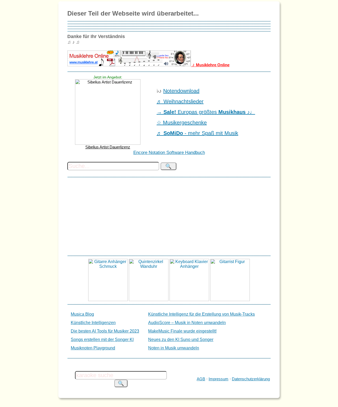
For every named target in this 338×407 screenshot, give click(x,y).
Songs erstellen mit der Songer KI (102, 339)
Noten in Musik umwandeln (173, 348)
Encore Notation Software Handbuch (169, 152)
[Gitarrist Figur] (230, 299)
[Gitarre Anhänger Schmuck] (108, 299)
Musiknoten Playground (93, 348)
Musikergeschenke (185, 122)
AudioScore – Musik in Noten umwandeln (187, 322)
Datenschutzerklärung (251, 379)
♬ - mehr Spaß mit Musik (197, 133)
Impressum (218, 379)
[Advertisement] (169, 216)
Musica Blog (82, 314)
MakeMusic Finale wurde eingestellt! (182, 331)
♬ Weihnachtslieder (180, 101)
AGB (201, 379)
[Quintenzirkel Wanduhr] (148, 299)
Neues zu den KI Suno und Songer (180, 339)
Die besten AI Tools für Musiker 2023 (105, 331)
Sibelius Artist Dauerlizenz (107, 147)
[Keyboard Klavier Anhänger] (189, 299)
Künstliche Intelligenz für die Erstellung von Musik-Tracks (201, 314)
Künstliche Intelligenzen (93, 322)
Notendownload (181, 91)
